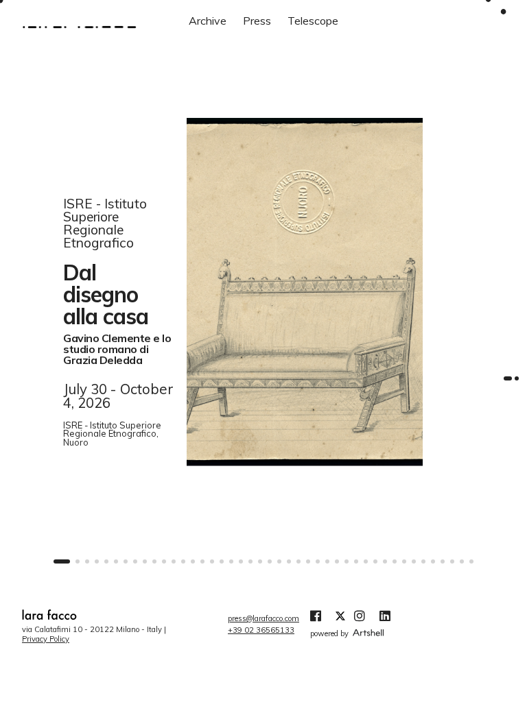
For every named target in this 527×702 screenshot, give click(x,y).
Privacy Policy (45, 639)
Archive (207, 20)
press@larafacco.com (263, 618)
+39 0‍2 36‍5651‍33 (261, 630)
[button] (62, 561)
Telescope (313, 20)
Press (257, 20)
